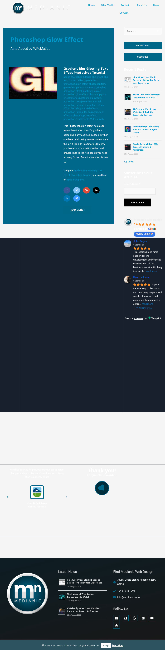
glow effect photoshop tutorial (79, 87)
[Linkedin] (66, 198)
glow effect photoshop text (90, 83)
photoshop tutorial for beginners (80, 112)
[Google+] (86, 190)
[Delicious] (76, 198)
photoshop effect (72, 91)
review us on (143, 233)
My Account (142, 45)
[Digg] (96, 190)
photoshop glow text (90, 98)
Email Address (132, 184)
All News (129, 161)
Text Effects (82, 119)
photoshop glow (91, 91)
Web (101, 119)
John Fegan (140, 241)
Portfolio (125, 5)
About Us (142, 5)
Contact (124, 12)
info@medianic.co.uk (128, 597)
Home (91, 5)
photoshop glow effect (75, 94)
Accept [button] (106, 645)
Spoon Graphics (75, 179)
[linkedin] (144, 618)
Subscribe (142, 57)
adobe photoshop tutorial (77, 77)
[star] (117, 625)
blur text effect (76, 80)
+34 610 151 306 (126, 590)
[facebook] (117, 618)
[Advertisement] (144, 390)
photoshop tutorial (73, 105)
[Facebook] (66, 190)
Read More (117, 645)
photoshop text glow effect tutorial (82, 101)
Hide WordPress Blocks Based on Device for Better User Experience (146, 80)
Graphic (101, 87)
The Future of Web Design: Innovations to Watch (146, 96)
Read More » (77, 208)
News (156, 5)
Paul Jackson (141, 277)
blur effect (97, 77)
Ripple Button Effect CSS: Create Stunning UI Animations (145, 147)
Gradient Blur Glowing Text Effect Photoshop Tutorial (85, 70)
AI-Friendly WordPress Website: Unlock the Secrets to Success (144, 112)
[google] (135, 618)
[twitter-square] (126, 618)
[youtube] (153, 618)
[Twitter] (76, 190)
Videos (94, 119)
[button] (7, 497)
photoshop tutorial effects (84, 108)
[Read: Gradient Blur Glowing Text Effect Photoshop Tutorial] (33, 82)
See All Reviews (143, 308)
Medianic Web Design (148, 219)
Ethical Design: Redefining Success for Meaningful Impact (146, 129)
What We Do (107, 5)
